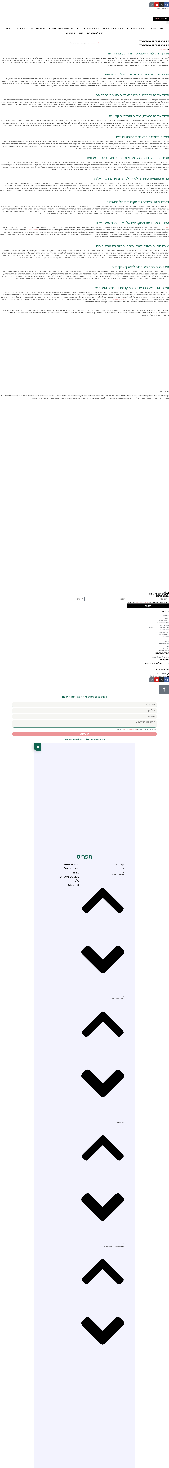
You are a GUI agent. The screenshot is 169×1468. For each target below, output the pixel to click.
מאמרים (93, 43)
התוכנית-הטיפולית (138, 28)
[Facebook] (166, 4)
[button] (167, 22)
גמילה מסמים (92, 28)
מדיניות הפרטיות (142, 602)
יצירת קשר (70, 33)
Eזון (98, 43)
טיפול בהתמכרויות (114, 28)
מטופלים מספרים (95, 33)
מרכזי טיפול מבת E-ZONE (157, 663)
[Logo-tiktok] (151, 4)
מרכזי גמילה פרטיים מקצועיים (121, 299)
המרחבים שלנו (20, 28)
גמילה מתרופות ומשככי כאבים (66, 28)
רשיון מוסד (164, 659)
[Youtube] (156, 4)
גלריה (7, 28)
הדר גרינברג (73, 686)
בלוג (81, 33)
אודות (153, 28)
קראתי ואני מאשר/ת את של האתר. (147, 602)
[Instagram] (161, 4)
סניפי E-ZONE (38, 28)
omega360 (93, 686)
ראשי (162, 28)
